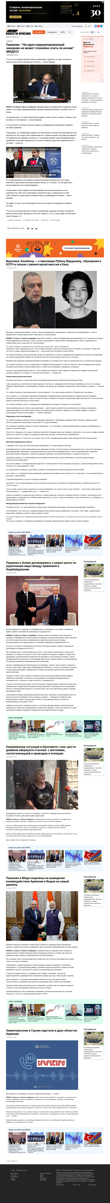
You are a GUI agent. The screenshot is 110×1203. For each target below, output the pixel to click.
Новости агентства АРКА (19, 532)
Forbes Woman (68, 351)
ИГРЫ (63, 32)
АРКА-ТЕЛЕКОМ (15, 718)
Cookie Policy (93, 1184)
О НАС (13, 1170)
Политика (14, 1175)
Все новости (39, 32)
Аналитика (43, 1178)
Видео (42, 1175)
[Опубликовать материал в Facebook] (28, 228)
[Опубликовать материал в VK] (32, 228)
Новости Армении (45, 1173)
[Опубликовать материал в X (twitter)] (36, 228)
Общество (9, 41)
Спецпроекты (52, 32)
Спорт (13, 1178)
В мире (13, 1180)
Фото (41, 1176)
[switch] (93, 32)
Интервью (43, 1180)
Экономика (14, 1176)
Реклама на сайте (21, 1170)
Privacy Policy (60, 1184)
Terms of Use (76, 1184)
